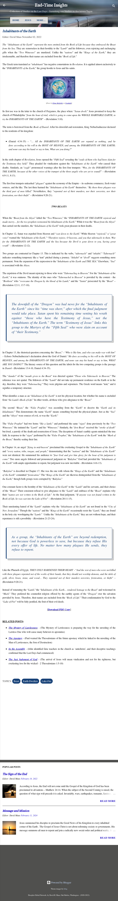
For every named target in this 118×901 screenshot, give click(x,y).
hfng (65, 889)
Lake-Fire (46, 681)
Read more (108, 801)
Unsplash (68, 103)
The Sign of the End (14, 774)
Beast (16, 681)
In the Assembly (17, 649)
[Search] (114, 6)
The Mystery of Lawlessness (23, 627)
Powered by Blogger (61, 882)
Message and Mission (15, 810)
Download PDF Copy (59, 609)
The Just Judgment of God (23, 659)
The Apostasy (15, 638)
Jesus (28, 20)
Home (15, 20)
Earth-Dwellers (30, 681)
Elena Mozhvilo (58, 103)
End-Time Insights (51, 5)
